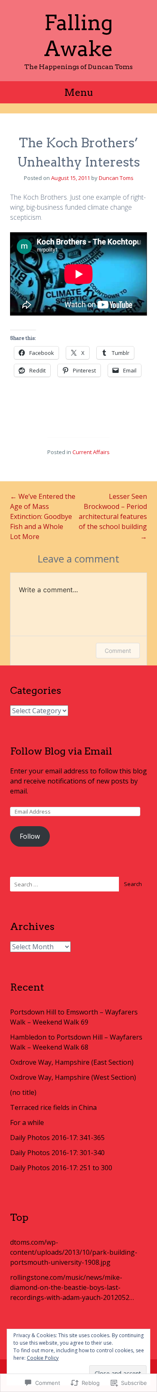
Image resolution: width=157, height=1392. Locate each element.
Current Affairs (91, 452)
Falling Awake (78, 35)
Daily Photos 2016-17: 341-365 (57, 1137)
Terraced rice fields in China (53, 1107)
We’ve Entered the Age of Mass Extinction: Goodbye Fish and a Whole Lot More (42, 516)
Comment (118, 650)
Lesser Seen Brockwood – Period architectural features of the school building (113, 516)
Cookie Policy (43, 1357)
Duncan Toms (116, 178)
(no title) (23, 1092)
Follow (30, 836)
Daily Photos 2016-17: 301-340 (57, 1152)
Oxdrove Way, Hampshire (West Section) (73, 1077)
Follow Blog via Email (61, 751)
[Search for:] (78, 884)
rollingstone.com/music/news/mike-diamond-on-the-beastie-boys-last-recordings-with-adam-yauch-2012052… (72, 1287)
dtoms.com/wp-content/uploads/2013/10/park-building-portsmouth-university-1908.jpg (73, 1252)
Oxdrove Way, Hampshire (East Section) (72, 1062)
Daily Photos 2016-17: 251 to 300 (61, 1167)
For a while (27, 1122)
